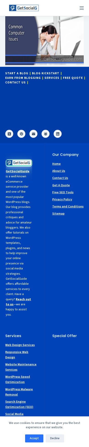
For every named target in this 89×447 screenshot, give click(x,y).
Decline (55, 438)
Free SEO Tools (62, 192)
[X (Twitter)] (9, 134)
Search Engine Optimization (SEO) (19, 404)
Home (56, 164)
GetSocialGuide (17, 171)
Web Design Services (20, 345)
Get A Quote (61, 185)
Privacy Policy (62, 199)
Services (51, 78)
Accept (34, 438)
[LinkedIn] (58, 134)
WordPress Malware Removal (19, 392)
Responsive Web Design (16, 355)
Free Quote (73, 78)
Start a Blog (16, 73)
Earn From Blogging (23, 78)
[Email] (33, 134)
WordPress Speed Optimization (17, 379)
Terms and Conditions (68, 206)
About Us (58, 171)
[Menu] (82, 8)
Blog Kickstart (45, 73)
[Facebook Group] (46, 134)
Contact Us (15, 82)
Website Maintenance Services (21, 367)
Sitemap (58, 213)
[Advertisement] (68, 356)
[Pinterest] (21, 134)
